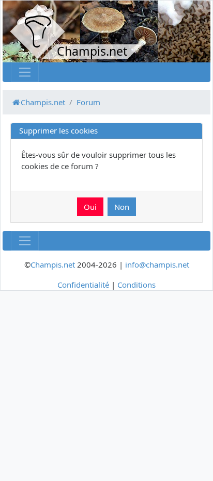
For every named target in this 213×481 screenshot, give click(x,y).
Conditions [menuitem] (136, 284)
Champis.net (53, 264)
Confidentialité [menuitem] (83, 284)
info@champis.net (157, 264)
